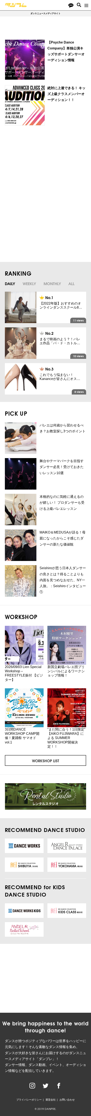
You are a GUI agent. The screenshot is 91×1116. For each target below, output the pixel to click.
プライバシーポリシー (29, 1099)
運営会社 (51, 1099)
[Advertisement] (44, 163)
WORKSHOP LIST (45, 760)
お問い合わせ (67, 1099)
